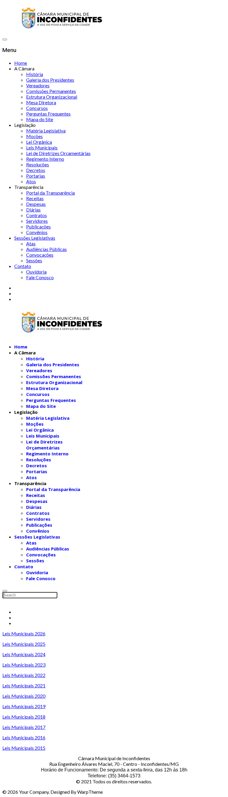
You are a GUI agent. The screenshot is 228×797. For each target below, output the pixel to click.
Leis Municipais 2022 (23, 675)
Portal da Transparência (50, 192)
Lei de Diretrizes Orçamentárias (58, 153)
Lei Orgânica (39, 142)
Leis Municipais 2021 (23, 685)
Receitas (35, 198)
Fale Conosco (40, 277)
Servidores (37, 221)
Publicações (38, 226)
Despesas (36, 204)
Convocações (39, 255)
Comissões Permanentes (51, 91)
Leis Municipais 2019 (23, 706)
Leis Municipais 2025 (23, 644)
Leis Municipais (42, 147)
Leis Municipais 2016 (23, 737)
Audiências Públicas (46, 249)
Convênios (37, 232)
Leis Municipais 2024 (23, 654)
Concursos (37, 108)
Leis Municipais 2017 (23, 727)
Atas (31, 243)
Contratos (36, 215)
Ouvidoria (36, 271)
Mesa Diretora (41, 102)
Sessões (34, 260)
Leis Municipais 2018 (23, 716)
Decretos (35, 170)
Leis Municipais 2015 (23, 748)
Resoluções (37, 164)
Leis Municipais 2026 (23, 633)
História (34, 74)
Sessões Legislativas (34, 238)
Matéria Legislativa (46, 130)
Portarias (35, 176)
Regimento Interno (45, 159)
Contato (22, 266)
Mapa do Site (39, 119)
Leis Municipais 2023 (23, 664)
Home (20, 63)
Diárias (33, 209)
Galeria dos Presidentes (50, 80)
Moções (34, 136)
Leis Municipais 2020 (23, 696)
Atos (31, 181)
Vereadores (38, 85)
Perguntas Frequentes (48, 113)
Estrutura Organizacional (51, 97)
